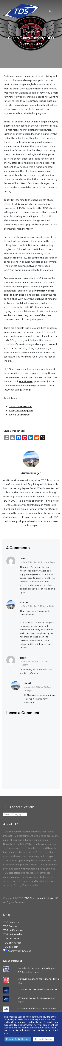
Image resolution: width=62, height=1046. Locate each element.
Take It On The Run (20, 406)
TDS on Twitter (11, 938)
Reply (52, 562)
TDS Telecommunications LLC (41, 898)
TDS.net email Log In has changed (37, 1008)
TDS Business (11, 922)
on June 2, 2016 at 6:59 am (33, 606)
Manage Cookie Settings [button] (17, 1039)
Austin (24, 602)
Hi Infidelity (17, 203)
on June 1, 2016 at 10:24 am (33, 562)
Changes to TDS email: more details (37, 989)
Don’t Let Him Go (19, 414)
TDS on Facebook (13, 930)
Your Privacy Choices (19, 950)
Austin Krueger (31, 473)
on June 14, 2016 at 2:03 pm (37, 687)
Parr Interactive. (31, 885)
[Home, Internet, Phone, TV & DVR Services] (21, 11)
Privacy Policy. (17, 1033)
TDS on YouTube (12, 942)
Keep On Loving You (21, 410)
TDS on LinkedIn (12, 934)
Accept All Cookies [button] (43, 1039)
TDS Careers (10, 926)
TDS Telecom (10, 946)
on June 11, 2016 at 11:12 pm (34, 661)
